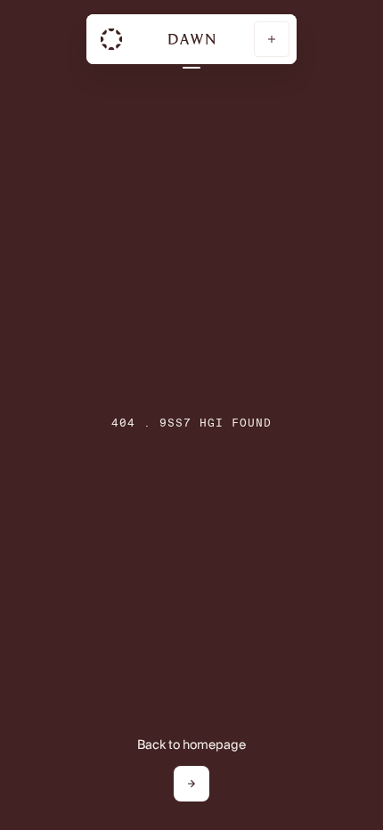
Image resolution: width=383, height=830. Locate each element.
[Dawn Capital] (111, 39)
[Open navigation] (271, 39)
